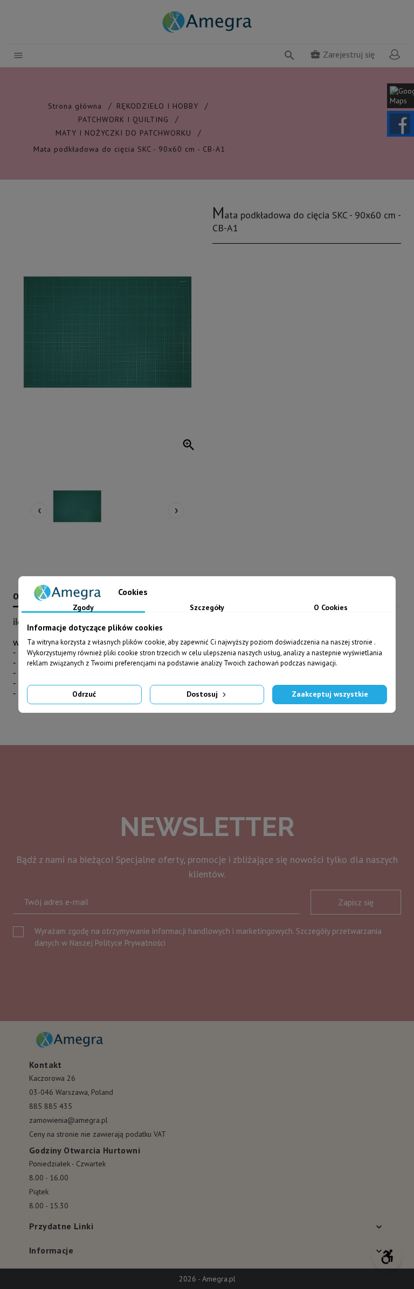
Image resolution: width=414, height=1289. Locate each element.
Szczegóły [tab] (207, 608)
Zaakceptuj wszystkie (330, 694)
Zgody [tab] (83, 608)
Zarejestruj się (342, 54)
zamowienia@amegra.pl (68, 1120)
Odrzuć (84, 694)
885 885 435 (50, 1106)
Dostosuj (203, 694)
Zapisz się (356, 902)
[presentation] (39, 510)
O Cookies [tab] (331, 608)
